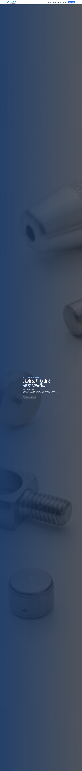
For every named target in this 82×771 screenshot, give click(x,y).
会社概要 (59, 2)
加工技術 (49, 2)
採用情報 (64, 2)
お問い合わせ (71, 2)
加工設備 (54, 2)
